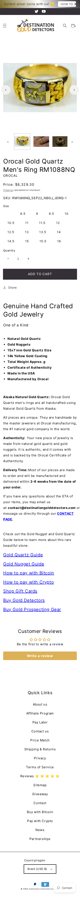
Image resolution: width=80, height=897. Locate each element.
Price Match (40, 740)
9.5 (51, 213)
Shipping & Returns (40, 749)
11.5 (42, 223)
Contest (39, 803)
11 (27, 223)
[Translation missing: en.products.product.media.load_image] (22, 141)
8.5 (23, 213)
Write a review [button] (40, 656)
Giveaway (40, 794)
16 (59, 241)
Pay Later (40, 722)
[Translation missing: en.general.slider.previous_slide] (5, 90)
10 (66, 213)
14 (59, 232)
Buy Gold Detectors (24, 600)
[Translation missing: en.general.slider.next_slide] (74, 90)
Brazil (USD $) (37, 869)
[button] (65, 26)
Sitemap (40, 785)
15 (27, 241)
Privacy (40, 758)
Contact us (40, 731)
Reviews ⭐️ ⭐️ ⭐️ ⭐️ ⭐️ (40, 776)
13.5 (42, 232)
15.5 (43, 241)
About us (40, 704)
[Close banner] (75, 4)
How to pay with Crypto (28, 582)
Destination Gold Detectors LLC (44, 889)
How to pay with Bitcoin (28, 573)
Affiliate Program (40, 713)
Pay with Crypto (40, 821)
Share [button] (12, 287)
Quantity (9, 250)
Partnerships (40, 839)
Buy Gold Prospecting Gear (32, 609)
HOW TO (67, 4)
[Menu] (5, 26)
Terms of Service (40, 767)
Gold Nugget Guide (23, 564)
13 (27, 232)
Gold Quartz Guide (23, 554)
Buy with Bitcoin (40, 812)
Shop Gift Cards (20, 591)
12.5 (10, 232)
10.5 (11, 223)
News (39, 830)
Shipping (8, 190)
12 (58, 223)
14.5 (11, 241)
